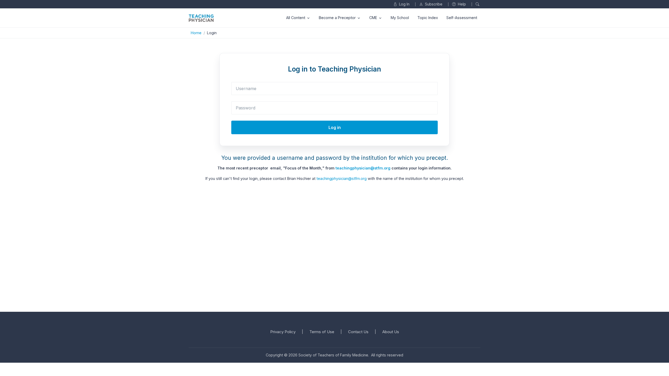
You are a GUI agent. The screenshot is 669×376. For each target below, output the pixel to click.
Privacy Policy (283, 331)
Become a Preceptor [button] (337, 17)
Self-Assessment (461, 17)
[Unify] (201, 18)
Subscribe (433, 4)
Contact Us (358, 331)
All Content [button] (295, 17)
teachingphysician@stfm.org (363, 168)
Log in (334, 127)
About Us (390, 331)
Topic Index (427, 17)
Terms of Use (321, 331)
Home (196, 33)
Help (461, 4)
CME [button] (373, 17)
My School (400, 17)
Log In (404, 4)
